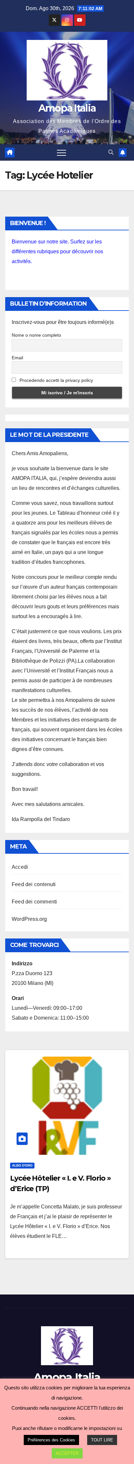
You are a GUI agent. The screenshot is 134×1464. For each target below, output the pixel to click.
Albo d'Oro (22, 1165)
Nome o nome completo (36, 335)
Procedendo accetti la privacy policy (55, 380)
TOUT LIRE (102, 1439)
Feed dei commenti (34, 901)
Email (17, 357)
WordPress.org (29, 919)
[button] (111, 152)
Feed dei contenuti (34, 884)
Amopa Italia (67, 108)
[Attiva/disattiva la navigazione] (61, 152)
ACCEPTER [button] (67, 1453)
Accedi (20, 867)
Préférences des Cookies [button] (51, 1439)
